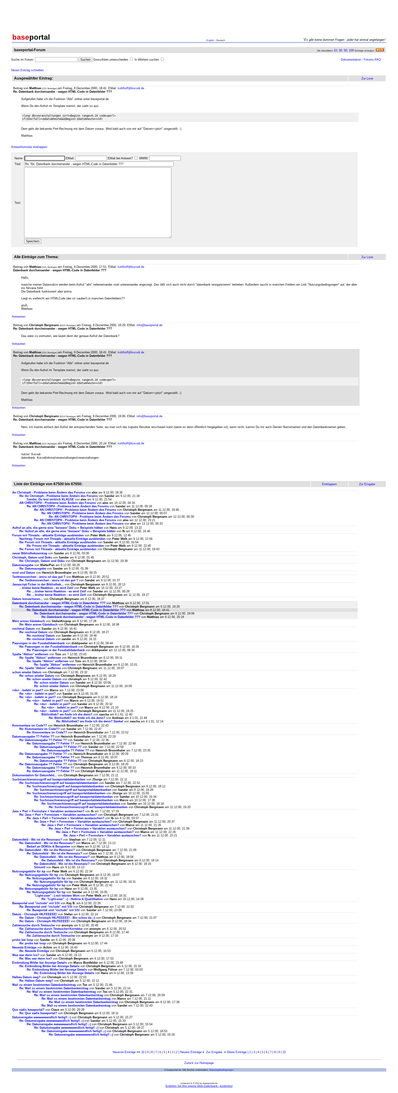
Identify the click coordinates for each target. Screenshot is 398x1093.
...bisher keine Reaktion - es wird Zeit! (46, 588)
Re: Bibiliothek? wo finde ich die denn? (77, 718)
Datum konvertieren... (27, 599)
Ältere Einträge (237, 1052)
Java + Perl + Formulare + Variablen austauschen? (48, 811)
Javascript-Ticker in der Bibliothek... (38, 584)
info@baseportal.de (149, 325)
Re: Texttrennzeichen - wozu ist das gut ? (48, 580)
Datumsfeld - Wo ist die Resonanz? (37, 839)
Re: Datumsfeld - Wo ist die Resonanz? (47, 843)
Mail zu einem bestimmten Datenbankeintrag (44, 985)
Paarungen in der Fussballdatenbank (38, 643)
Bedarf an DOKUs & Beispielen (48, 846)
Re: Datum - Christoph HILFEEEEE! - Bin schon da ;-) (57, 917)
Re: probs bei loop (32, 943)
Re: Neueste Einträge (34, 951)
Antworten (18, 316)
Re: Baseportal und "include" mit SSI (45, 906)
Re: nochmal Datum (33, 632)
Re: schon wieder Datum (36, 675)
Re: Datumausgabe (32, 568)
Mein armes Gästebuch (28, 621)
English (210, 40)
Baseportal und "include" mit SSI (36, 903)
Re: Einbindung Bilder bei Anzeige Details (49, 966)
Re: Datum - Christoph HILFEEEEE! (44, 921)
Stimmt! (39, 867)
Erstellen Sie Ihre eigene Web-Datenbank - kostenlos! (199, 1086)
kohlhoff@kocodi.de (131, 88)
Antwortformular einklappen (29, 147)
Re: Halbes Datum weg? (36, 980)
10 (335, 50)
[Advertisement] (199, 15)
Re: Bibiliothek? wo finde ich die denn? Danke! (89, 721)
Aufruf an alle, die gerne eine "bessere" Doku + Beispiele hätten (57, 527)
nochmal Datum (23, 628)
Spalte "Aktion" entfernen (30, 654)
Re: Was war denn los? (35, 958)
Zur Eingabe (214, 1052)
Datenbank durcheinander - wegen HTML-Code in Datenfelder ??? (58, 603)
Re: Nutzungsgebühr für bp (38, 875)
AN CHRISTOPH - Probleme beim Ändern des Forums (57, 503)
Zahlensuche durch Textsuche (33, 925)
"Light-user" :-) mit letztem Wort (56, 895)
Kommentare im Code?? (29, 725)
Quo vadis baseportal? (28, 1009)
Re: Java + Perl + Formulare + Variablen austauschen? (58, 814)
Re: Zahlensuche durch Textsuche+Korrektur (51, 929)
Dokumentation (351, 59)
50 (345, 50)
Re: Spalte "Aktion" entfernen (40, 657)
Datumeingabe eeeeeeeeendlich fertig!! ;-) (41, 1017)
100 (351, 50)
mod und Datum (23, 572)
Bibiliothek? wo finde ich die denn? (66, 714)
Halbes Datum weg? (26, 977)
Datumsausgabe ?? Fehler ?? (33, 736)
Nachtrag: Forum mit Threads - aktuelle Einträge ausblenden (62, 539)
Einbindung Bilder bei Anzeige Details (39, 962)
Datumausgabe (22, 565)
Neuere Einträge (191, 1052)
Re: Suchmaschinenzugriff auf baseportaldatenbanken (65, 786)
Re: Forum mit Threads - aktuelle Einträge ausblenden (58, 542)
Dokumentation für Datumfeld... (34, 775)
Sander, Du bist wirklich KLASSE (50, 499)
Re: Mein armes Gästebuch (38, 624)
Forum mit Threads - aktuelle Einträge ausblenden (48, 535)
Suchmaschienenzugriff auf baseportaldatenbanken (48, 779)
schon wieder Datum (26, 672)
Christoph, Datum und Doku (32, 557)
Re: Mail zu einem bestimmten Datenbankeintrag (53, 988)
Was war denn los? (25, 955)
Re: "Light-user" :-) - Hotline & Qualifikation (72, 899)
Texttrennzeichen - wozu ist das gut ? (38, 577)
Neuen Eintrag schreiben (27, 70)
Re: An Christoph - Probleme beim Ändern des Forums (58, 496)
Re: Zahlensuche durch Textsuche (43, 932)
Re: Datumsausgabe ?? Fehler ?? (43, 740)
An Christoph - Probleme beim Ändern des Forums (48, 492)
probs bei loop (22, 940)
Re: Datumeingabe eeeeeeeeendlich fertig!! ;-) (51, 1020)
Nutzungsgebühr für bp (28, 871)
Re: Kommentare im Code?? (39, 729)
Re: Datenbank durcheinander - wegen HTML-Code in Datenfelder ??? (68, 606)
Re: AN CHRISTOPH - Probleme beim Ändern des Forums (68, 506)
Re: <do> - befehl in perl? (37, 693)
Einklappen (329, 484)
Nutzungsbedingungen (221, 1070)
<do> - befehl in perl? (27, 690)
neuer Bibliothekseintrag (29, 553)
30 (340, 50)
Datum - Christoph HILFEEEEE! (34, 914)
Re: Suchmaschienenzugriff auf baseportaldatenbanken (58, 783)
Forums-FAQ (372, 59)
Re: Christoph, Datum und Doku (42, 561)
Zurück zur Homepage (199, 1063)
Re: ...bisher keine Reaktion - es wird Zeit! (56, 591)
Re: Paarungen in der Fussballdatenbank (48, 646)
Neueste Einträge (24, 947)
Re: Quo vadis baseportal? (38, 1013)
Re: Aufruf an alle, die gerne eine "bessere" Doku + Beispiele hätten (67, 531)
